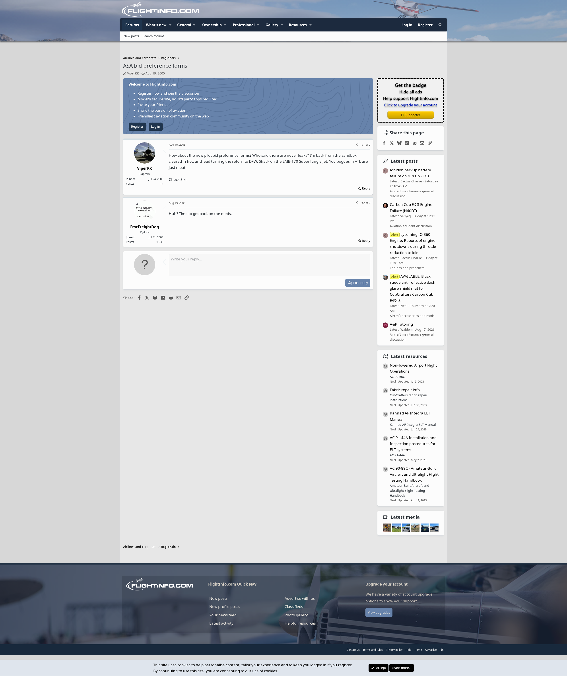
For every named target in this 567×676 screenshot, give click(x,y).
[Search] (440, 25)
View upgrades (379, 612)
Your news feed (223, 614)
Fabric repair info (405, 389)
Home (418, 650)
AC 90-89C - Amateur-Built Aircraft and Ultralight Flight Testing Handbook (414, 474)
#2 (363, 203)
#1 (363, 145)
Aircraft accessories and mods (412, 316)
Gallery (272, 24)
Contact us (353, 650)
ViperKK (133, 73)
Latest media (405, 517)
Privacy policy (394, 650)
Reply (366, 188)
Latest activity (221, 623)
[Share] (357, 145)
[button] (170, 25)
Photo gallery (296, 614)
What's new (156, 24)
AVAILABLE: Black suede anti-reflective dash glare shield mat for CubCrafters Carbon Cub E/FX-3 (412, 288)
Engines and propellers (407, 268)
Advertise (431, 650)
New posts (131, 36)
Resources (298, 24)
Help (408, 650)
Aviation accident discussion (411, 226)
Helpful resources (300, 623)
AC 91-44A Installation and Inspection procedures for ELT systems (413, 443)
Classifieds (294, 606)
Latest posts (404, 161)
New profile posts (224, 606)
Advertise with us (300, 598)
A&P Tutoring (401, 324)
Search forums (153, 36)
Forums (132, 24)
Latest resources (409, 356)
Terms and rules (373, 650)
